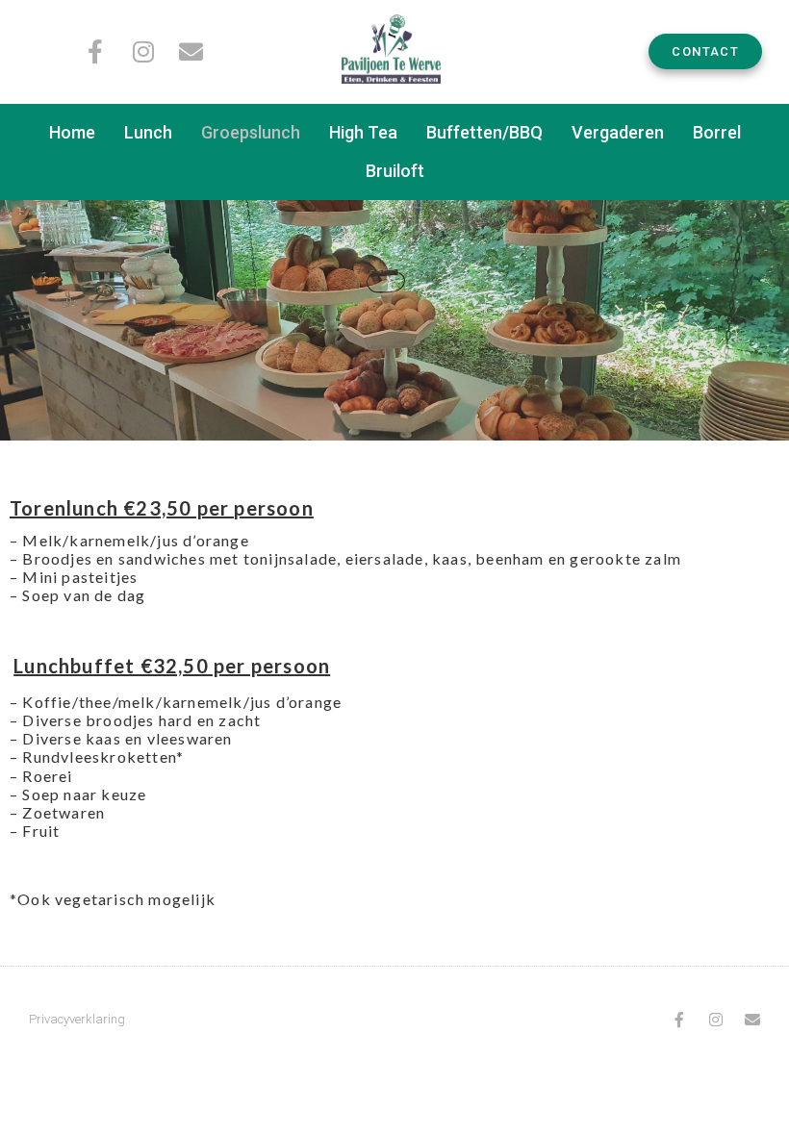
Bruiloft (395, 171)
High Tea (363, 132)
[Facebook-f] (95, 51)
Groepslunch (250, 132)
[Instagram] (143, 51)
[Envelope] (191, 51)
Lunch (148, 132)
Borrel (717, 132)
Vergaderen (618, 132)
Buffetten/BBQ (484, 132)
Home (72, 132)
